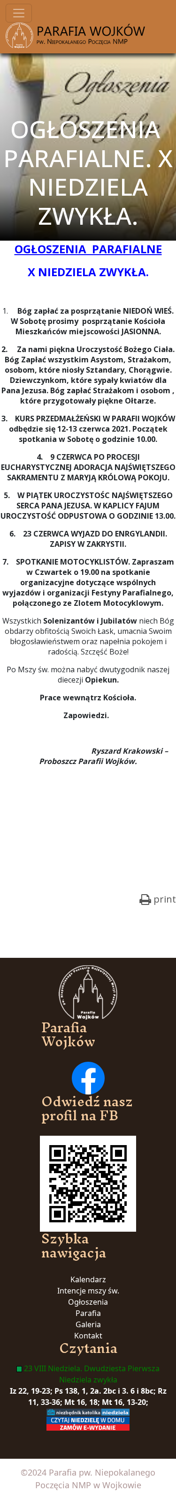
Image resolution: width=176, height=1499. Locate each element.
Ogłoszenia (88, 1302)
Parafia (88, 1313)
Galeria (88, 1324)
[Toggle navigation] (19, 13)
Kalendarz (88, 1279)
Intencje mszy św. (88, 1291)
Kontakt (88, 1335)
